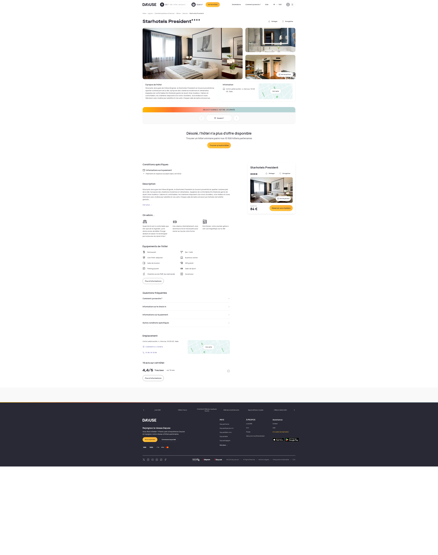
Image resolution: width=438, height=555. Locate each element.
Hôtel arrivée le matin (280, 410)
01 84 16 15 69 (151, 352)
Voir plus (146, 205)
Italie (144, 13)
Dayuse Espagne (225, 441)
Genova (185, 13)
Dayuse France (224, 424)
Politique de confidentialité (281, 460)
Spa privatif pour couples (255, 410)
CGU (294, 460)
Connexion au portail (169, 439)
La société (249, 424)
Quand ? (220, 118)
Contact (275, 424)
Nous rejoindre (150, 439)
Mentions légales (264, 460)
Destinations (236, 4)
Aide (266, 4)
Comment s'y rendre (154, 347)
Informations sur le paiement (155, 314)
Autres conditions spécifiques (156, 323)
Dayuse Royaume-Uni (226, 428)
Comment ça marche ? (253, 4)
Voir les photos (286, 74)
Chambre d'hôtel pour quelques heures (207, 410)
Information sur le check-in (154, 306)
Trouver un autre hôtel (219, 145)
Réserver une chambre (281, 208)
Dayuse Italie (224, 436)
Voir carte (275, 91)
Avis (247, 428)
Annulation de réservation (281, 432)
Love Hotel (157, 410)
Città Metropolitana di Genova (164, 13)
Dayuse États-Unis (225, 432)
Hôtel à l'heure (182, 410)
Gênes (178, 13)
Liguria (150, 13)
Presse (248, 432)
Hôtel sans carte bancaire (231, 410)
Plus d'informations (153, 281)
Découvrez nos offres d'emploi (255, 436)
